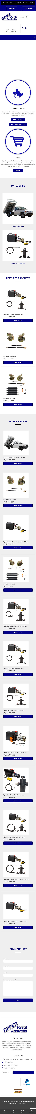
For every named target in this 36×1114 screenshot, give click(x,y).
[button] (18, 3)
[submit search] (29, 17)
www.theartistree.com (22, 1103)
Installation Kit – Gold (9, 398)
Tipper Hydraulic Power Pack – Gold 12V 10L (15, 752)
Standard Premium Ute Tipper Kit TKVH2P (14, 457)
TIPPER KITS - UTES (18, 226)
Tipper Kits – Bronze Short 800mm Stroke (14, 795)
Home (4, 1112)
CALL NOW (11, 66)
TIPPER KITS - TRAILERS (18, 263)
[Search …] (7, 1072)
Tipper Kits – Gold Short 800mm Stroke (13, 314)
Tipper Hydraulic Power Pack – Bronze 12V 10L (15, 542)
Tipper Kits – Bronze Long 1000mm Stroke (14, 837)
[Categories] (13, 1110)
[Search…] (24, 17)
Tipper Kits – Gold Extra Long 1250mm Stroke (15, 626)
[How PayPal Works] (27, 1085)
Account (31, 1112)
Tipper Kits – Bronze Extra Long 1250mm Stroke (15, 879)
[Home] (4, 1110)
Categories (13, 1112)
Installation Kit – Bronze (9, 356)
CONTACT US (24, 66)
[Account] (31, 1110)
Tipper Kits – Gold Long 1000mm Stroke (13, 710)
